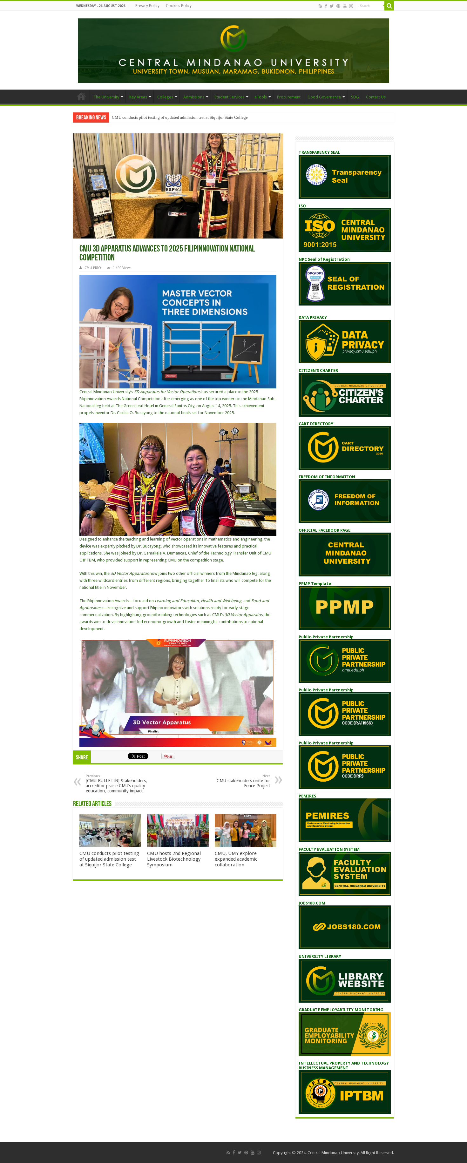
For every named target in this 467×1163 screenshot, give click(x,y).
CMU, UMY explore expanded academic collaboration (236, 859)
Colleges (165, 97)
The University (106, 97)
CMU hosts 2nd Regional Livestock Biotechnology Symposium (174, 859)
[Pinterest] (338, 6)
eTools (260, 97)
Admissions (193, 97)
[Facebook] (326, 6)
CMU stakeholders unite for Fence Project (243, 781)
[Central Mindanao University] (233, 49)
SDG (355, 97)
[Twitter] (332, 6)
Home (81, 96)
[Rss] (320, 6)
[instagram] (351, 6)
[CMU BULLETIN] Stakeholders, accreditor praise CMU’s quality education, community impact (116, 783)
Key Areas (138, 97)
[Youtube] (344, 6)
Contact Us (376, 97)
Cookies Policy (179, 5)
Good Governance (324, 97)
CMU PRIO (93, 268)
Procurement (289, 97)
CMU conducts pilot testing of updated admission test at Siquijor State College (180, 117)
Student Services (229, 97)
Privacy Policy (147, 5)
